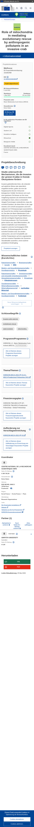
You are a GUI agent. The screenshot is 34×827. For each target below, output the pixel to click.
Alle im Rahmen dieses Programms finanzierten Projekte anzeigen (14, 353)
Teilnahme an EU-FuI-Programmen (14, 510)
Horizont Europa (9, 19)
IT (19, 167)
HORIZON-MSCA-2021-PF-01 (13, 435)
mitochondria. (22, 329)
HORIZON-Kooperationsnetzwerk (14, 512)
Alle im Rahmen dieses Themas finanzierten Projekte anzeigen (16, 384)
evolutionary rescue (9, 324)
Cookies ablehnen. (17, 824)
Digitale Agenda (8, 127)
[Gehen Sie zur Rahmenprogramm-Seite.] (17, 27)
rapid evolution (8, 329)
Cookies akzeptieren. (17, 819)
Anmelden (17, 8)
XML (18, 561)
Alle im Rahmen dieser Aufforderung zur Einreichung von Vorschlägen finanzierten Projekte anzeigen (17, 444)
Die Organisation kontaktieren (13, 505)
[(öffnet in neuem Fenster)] (7, 7)
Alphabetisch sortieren (6, 524)
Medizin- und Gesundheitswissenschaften (15, 268)
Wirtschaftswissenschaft (9, 288)
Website (6, 508)
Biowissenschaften (25, 262)
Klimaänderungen (10, 280)
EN (7, 167)
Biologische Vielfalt (9, 141)
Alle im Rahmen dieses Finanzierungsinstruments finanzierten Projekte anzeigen (16, 416)
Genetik (7, 265)
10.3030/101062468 (10, 79)
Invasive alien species (10, 319)
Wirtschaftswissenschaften (10, 286)
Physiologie (22, 270)
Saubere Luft (8, 130)
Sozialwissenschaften (8, 283)
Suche (26, 8)
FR (15, 167)
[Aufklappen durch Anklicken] (31, 534)
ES (11, 167)
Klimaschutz (7, 138)
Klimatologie (28, 278)
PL (23, 167)
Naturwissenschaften (8, 262)
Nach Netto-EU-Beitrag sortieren (16, 525)
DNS (14, 265)
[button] (21, 8)
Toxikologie (22, 296)
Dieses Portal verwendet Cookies (16, 812)
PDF (18, 567)
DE (3, 167)
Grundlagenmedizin (8, 270)
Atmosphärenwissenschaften (11, 278)
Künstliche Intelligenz (10, 134)
